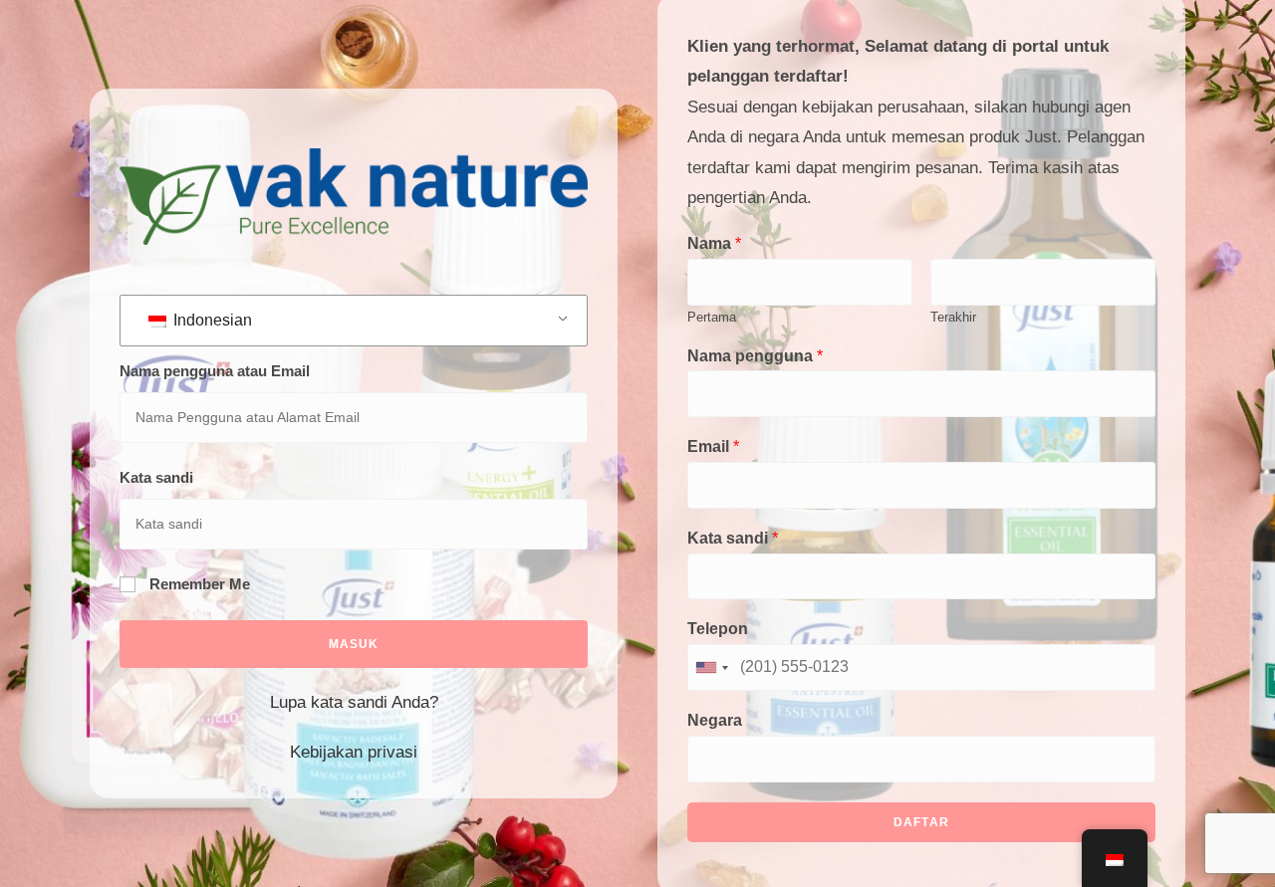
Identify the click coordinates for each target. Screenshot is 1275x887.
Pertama (711, 317)
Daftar (921, 822)
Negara (714, 720)
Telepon (717, 628)
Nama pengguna (755, 355)
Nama (714, 243)
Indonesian (210, 320)
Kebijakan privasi (353, 752)
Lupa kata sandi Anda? (354, 702)
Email (713, 446)
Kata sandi (156, 477)
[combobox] (711, 667)
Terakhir (953, 317)
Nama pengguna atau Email (215, 370)
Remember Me (197, 583)
